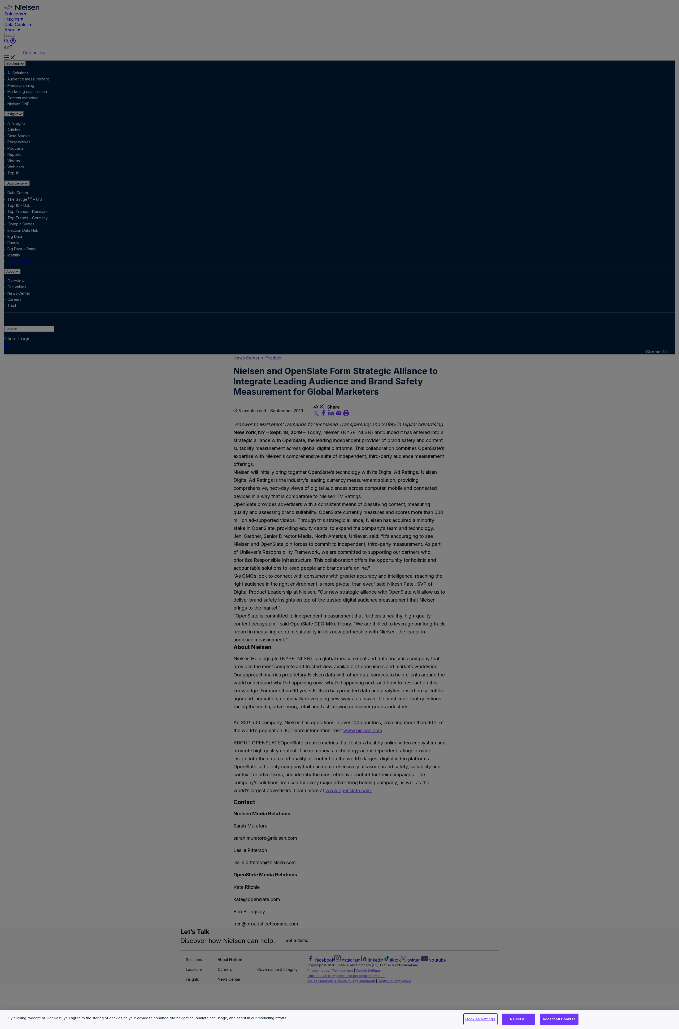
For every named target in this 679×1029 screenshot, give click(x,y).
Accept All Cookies (559, 1019)
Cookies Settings (480, 1019)
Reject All (518, 1019)
